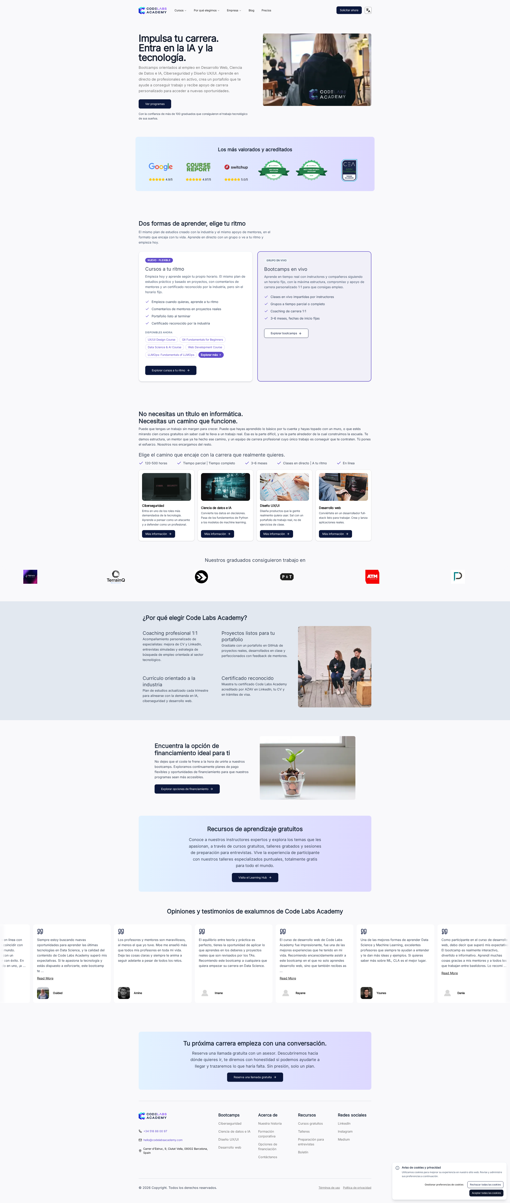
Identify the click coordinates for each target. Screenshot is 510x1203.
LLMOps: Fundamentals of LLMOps (171, 354)
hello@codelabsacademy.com (162, 1140)
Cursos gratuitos (310, 1123)
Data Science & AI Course (164, 347)
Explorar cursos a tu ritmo (168, 370)
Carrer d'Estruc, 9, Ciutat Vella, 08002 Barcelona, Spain (175, 1150)
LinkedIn (344, 1123)
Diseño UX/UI (228, 1139)
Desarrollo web (229, 1147)
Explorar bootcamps (284, 333)
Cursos (179, 10)
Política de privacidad (357, 1187)
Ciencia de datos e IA (234, 1131)
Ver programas (155, 104)
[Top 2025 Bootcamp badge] (273, 170)
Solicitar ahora (349, 10)
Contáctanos (267, 1157)
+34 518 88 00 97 (155, 1131)
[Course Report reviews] (198, 167)
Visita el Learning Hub (252, 877)
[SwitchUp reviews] (236, 167)
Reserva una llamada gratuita (253, 1077)
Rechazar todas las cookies (485, 1184)
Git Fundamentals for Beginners (202, 339)
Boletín (303, 1152)
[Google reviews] (161, 167)
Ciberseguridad (229, 1123)
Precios (266, 10)
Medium (344, 1139)
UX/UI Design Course (161, 339)
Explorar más (209, 354)
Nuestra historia (270, 1123)
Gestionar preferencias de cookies (444, 1184)
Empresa (232, 10)
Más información (156, 533)
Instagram (345, 1131)
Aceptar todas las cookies (486, 1192)
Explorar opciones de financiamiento (184, 789)
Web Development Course (205, 347)
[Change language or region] (368, 10)
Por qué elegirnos (205, 10)
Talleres (304, 1131)
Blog (251, 10)
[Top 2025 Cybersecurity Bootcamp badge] (311, 170)
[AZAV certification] (349, 170)
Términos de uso (329, 1187)
